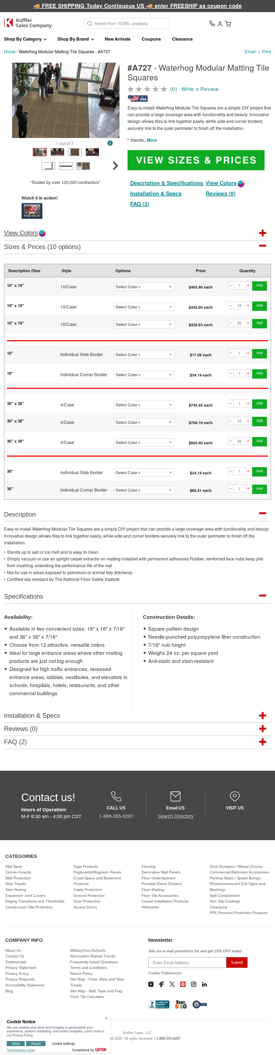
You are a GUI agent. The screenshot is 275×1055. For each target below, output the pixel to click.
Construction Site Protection (29, 907)
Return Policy (81, 973)
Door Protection (87, 901)
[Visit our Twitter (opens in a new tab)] (172, 984)
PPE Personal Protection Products (238, 913)
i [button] (110, 142)
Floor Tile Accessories (160, 895)
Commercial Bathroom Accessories (239, 872)
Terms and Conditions (88, 967)
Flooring (148, 866)
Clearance (182, 39)
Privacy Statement (20, 967)
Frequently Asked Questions (94, 962)
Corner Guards (18, 872)
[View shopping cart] (228, 23)
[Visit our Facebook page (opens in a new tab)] (161, 984)
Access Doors (85, 907)
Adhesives (150, 907)
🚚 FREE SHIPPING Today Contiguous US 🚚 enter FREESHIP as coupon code (137, 5)
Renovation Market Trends (92, 956)
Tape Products (86, 866)
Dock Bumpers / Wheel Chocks (236, 866)
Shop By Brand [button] (73, 39)
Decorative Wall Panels (161, 872)
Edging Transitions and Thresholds (34, 901)
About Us (13, 950)
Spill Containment (225, 895)
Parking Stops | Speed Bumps (235, 878)
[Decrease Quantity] (230, 285)
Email (250, 51)
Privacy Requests (20, 979)
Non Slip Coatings (225, 901)
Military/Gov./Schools (88, 950)
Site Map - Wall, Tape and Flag (96, 991)
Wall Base (13, 866)
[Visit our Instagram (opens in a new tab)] (193, 984)
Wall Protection (18, 878)
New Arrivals (118, 39)
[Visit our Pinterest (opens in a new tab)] (183, 984)
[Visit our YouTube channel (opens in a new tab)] (151, 984)
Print (266, 51)
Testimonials (15, 962)
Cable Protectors (88, 889)
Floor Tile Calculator (87, 996)
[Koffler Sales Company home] (30, 23)
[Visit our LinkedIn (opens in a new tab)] (204, 984)
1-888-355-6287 (168, 1038)
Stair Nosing (15, 889)
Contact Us (14, 956)
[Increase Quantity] (248, 285)
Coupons (151, 39)
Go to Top (264, 1044)
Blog (9, 991)
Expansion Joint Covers (25, 895)
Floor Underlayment (158, 878)
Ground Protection (89, 895)
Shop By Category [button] (23, 39)
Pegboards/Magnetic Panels (97, 872)
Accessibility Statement (24, 985)
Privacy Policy (17, 973)
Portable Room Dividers (162, 884)
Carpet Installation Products (165, 901)
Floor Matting (153, 889)
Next (112, 100)
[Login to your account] (220, 23)
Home (10, 51)
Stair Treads (15, 884)
